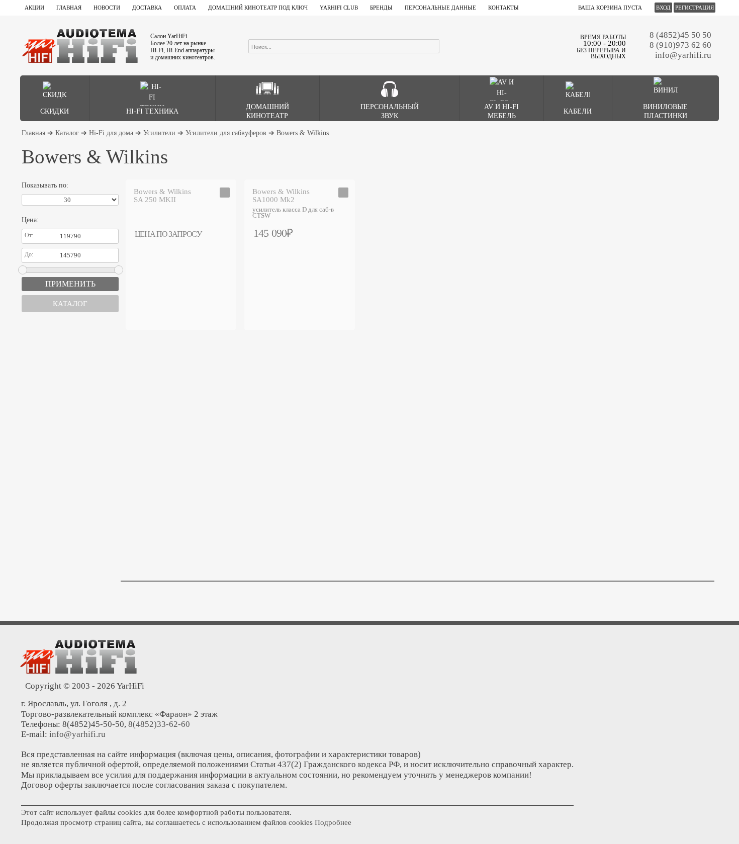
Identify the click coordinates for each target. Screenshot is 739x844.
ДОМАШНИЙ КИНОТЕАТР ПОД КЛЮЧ (258, 8)
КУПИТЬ (344, 232)
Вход (663, 8)
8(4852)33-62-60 (159, 724)
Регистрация (694, 8)
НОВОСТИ (107, 8)
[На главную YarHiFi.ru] (80, 45)
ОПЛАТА (185, 8)
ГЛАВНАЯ (68, 8)
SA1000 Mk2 (281, 195)
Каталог (67, 133)
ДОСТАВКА (147, 8)
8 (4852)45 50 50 (680, 35)
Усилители (159, 133)
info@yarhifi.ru (683, 55)
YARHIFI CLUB (339, 8)
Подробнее (333, 822)
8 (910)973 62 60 (680, 45)
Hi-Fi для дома (111, 133)
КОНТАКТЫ (503, 8)
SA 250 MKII (162, 195)
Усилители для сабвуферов (226, 133)
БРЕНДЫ (381, 8)
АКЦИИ (34, 8)
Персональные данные (440, 8)
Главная (33, 133)
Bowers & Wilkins (302, 133)
